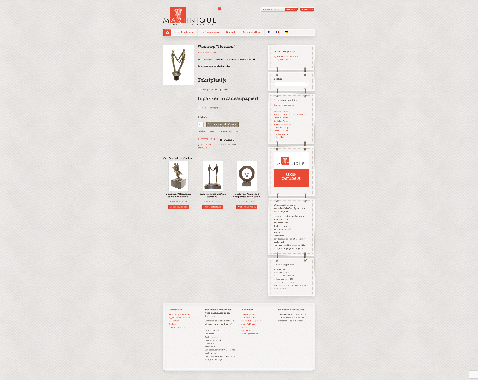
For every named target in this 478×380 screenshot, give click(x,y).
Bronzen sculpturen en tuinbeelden (290, 114)
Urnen (276, 108)
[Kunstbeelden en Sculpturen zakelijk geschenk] (189, 16)
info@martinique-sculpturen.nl (295, 285)
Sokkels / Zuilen (281, 121)
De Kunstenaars (210, 32)
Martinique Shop (251, 32)
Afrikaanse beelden (282, 124)
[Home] (167, 32)
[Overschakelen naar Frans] (277, 32)
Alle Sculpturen (235, 131)
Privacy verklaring (177, 327)
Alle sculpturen (248, 314)
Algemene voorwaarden (179, 317)
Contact (230, 32)
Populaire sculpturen (251, 317)
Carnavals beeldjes (282, 118)
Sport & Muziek (281, 130)
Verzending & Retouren (179, 314)
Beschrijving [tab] (206, 139)
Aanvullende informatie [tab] (205, 146)
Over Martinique (184, 32)
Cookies (172, 324)
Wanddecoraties (281, 111)
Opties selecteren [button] (178, 207)
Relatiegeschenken (249, 334)
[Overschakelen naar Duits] (286, 32)
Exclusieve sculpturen (284, 105)
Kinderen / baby (281, 127)
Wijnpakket (279, 137)
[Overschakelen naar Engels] (269, 32)
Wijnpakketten (248, 330)
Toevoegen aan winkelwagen (222, 124)
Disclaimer (174, 321)
